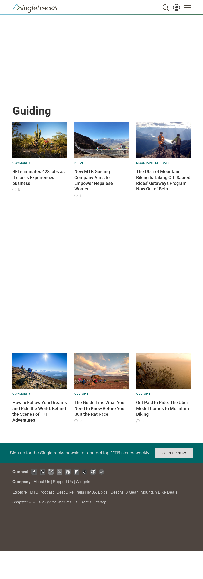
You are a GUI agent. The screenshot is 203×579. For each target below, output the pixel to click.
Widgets (83, 481)
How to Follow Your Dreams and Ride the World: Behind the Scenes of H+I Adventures (39, 411)
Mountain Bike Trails (153, 162)
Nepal (79, 162)
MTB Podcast (42, 492)
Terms (86, 501)
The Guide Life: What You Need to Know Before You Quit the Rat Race (99, 408)
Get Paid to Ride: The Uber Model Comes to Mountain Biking (162, 408)
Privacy (100, 501)
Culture (81, 393)
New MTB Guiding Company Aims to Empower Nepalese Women (93, 180)
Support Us (63, 481)
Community (21, 162)
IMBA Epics (97, 492)
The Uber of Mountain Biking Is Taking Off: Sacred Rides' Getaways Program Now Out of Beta (163, 180)
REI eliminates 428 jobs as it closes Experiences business (38, 177)
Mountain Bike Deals (159, 492)
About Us (42, 481)
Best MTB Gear (124, 492)
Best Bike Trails (70, 492)
